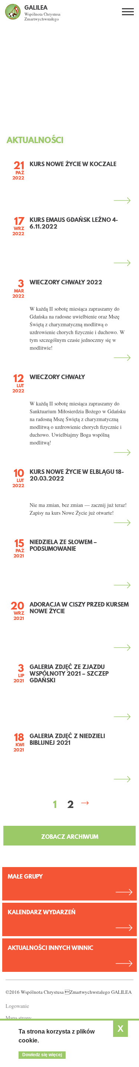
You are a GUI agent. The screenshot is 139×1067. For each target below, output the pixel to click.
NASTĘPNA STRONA (85, 803)
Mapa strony (19, 1017)
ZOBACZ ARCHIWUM (69, 836)
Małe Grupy (25, 876)
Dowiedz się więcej (42, 1054)
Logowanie (17, 1005)
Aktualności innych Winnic (50, 948)
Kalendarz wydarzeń (42, 912)
